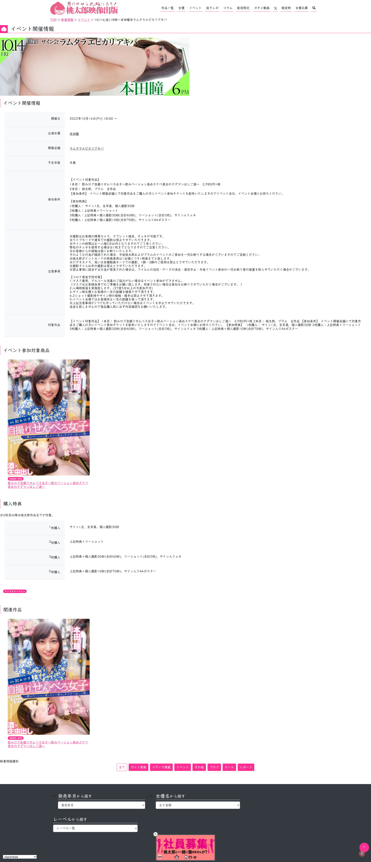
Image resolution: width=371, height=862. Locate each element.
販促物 (286, 7)
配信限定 (243, 7)
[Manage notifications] (362, 853)
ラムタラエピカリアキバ (87, 148)
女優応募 (301, 7)
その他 (199, 767)
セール (229, 767)
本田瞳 (74, 133)
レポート (246, 767)
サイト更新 (138, 767)
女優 (181, 7)
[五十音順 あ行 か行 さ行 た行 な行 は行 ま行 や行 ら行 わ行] (198, 805)
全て (122, 767)
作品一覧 (167, 7)
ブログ (214, 767)
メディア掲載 (161, 767)
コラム (227, 7)
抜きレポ (212, 7)
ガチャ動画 (262, 7)
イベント (195, 7)
